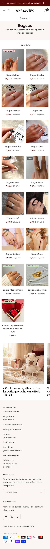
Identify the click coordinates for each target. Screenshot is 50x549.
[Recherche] (9, 10)
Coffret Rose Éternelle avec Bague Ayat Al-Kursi (12, 328)
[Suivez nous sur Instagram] (12, 517)
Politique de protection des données (10, 463)
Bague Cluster (37, 75)
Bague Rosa (37, 182)
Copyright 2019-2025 (25, 526)
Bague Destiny (13, 110)
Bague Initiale (13, 75)
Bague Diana (37, 146)
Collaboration (9, 442)
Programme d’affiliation (8, 418)
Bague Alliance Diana (13, 290)
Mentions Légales (11, 455)
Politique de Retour (12, 429)
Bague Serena (37, 218)
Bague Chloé (13, 218)
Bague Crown (13, 182)
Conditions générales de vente (12, 449)
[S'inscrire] (41, 492)
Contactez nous (11, 411)
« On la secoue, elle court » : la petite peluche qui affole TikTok (22, 391)
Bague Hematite (13, 146)
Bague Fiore (37, 254)
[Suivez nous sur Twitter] (6, 517)
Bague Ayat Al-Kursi (37, 290)
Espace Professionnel (9, 436)
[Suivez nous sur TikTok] (17, 517)
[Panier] (45, 10)
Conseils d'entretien (12, 424)
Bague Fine (37, 110)
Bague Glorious (13, 254)
